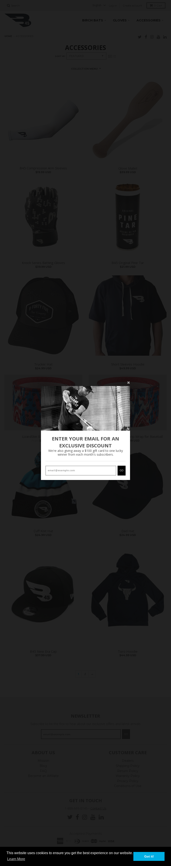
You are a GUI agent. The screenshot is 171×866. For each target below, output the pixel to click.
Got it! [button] (149, 856)
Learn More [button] (16, 859)
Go (121, 470)
